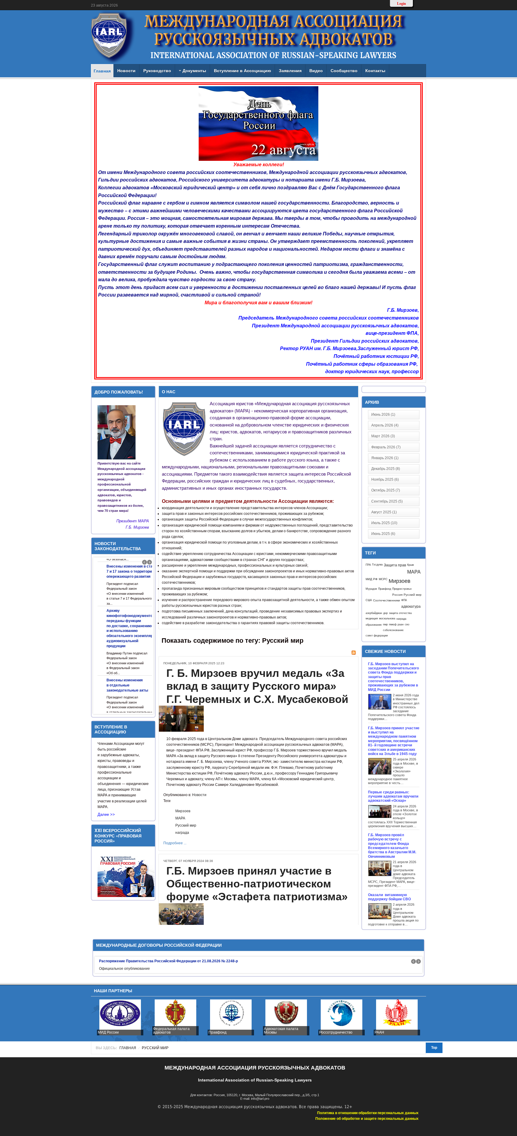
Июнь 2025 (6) (383, 534)
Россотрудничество (335, 1032)
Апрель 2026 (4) (385, 425)
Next (149, 562)
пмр (385, 624)
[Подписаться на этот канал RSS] (353, 652)
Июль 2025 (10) (384, 523)
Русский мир (185, 825)
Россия (397, 594)
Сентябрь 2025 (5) (387, 501)
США (369, 600)
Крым (410, 564)
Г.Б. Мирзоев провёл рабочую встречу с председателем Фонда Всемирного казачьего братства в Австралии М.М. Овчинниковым (392, 846)
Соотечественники (386, 600)
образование (374, 624)
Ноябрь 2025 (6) (385, 479)
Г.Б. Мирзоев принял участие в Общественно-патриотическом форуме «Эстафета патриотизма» (257, 884)
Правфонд (384, 588)
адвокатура (411, 606)
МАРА (180, 818)
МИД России (108, 1032)
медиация (372, 618)
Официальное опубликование (124, 968)
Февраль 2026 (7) (386, 447)
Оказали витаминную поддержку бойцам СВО (390, 897)
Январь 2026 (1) (385, 458)
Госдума (377, 564)
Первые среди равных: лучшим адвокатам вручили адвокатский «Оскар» (393, 796)
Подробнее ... (174, 843)
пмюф (392, 624)
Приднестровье (402, 588)
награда (182, 833)
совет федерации (377, 635)
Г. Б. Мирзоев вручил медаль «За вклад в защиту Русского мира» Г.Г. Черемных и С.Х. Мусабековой (257, 686)
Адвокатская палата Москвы (281, 1030)
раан (401, 624)
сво (407, 624)
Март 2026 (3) (383, 436)
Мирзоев (182, 811)
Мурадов (371, 588)
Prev (144, 562)
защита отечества (400, 613)
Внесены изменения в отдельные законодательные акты (127, 685)
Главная (127, 1048)
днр (385, 613)
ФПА (404, 600)
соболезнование (393, 630)
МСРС (383, 579)
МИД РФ (372, 579)
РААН (379, 1032)
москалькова (387, 618)
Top (434, 1048)
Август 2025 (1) (384, 512)
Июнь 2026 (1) (383, 414)
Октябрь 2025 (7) (385, 490)
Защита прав (395, 565)
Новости (199, 795)
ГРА (368, 564)
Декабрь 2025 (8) (385, 469)
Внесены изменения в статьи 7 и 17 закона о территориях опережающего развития (133, 571)
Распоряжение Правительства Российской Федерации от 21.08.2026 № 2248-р (168, 961)
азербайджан (374, 613)
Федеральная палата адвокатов (171, 1030)
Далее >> (106, 814)
